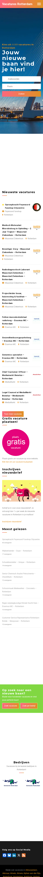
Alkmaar (5, 873)
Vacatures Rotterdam (17, 4)
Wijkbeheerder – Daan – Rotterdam (17, 551)
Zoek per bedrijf (28, 706)
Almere (20, 873)
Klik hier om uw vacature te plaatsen (17, 462)
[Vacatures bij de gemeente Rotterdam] (10, 782)
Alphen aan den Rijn (32, 873)
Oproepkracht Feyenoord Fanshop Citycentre (21, 539)
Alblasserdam (31, 870)
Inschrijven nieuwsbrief (12, 522)
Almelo (13, 873)
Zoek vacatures (10, 706)
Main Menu (39, 4)
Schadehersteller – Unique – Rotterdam (18, 562)
